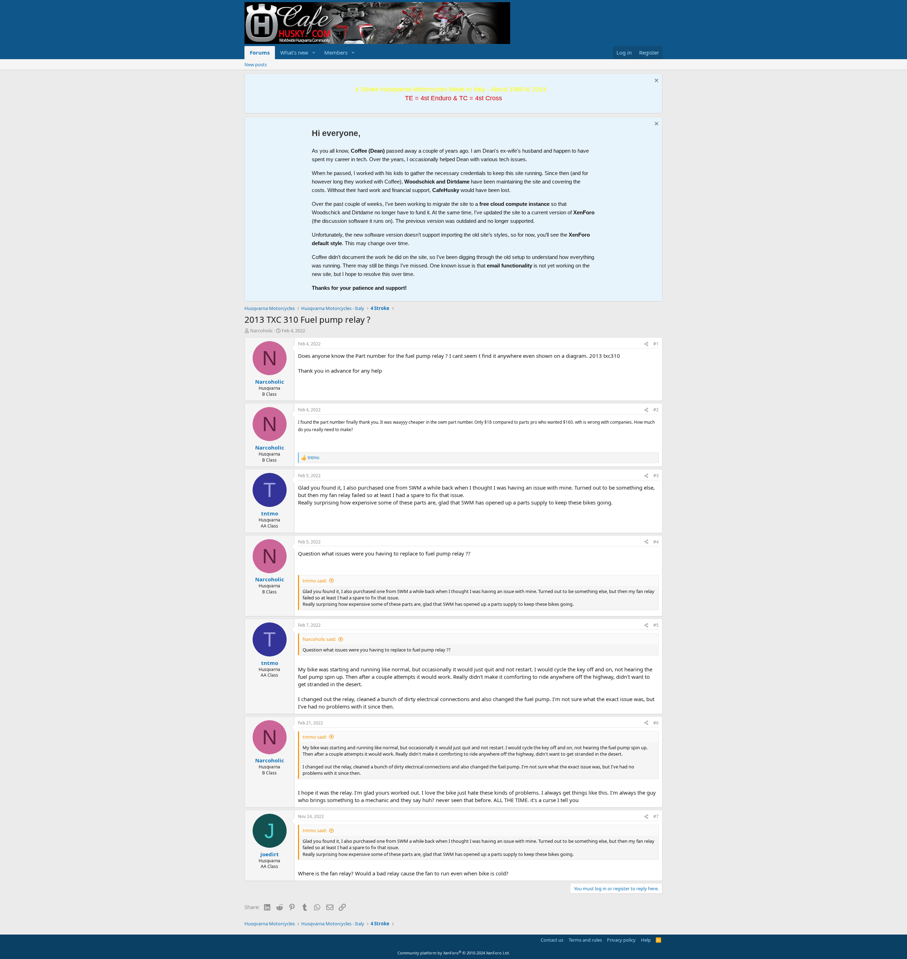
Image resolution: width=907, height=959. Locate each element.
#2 (656, 410)
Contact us (552, 940)
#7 (656, 816)
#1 (656, 344)
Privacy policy (621, 940)
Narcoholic (261, 330)
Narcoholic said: (319, 639)
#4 (656, 542)
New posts (255, 64)
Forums (260, 52)
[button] (314, 52)
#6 (656, 723)
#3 (656, 476)
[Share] (646, 344)
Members (336, 52)
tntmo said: (315, 580)
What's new (294, 52)
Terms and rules (585, 940)
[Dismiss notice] (656, 81)
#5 (656, 625)
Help (646, 940)
